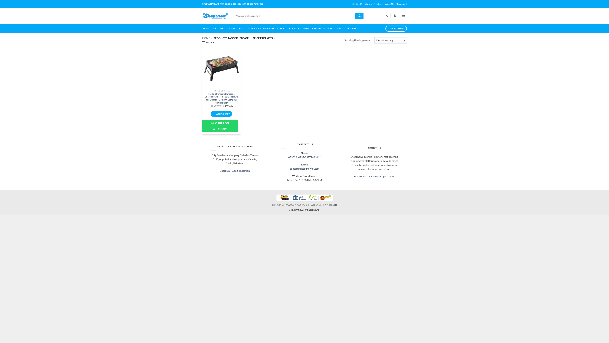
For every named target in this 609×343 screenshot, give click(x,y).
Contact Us (357, 4)
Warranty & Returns (374, 4)
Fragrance (269, 28)
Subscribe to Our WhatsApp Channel (374, 176)
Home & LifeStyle (313, 28)
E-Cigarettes (233, 28)
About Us (389, 4)
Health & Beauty (289, 28)
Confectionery (336, 28)
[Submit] (359, 16)
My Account (401, 4)
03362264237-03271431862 (304, 157)
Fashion (351, 28)
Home (206, 28)
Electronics (252, 28)
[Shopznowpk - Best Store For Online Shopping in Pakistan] (215, 16)
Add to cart (223, 114)
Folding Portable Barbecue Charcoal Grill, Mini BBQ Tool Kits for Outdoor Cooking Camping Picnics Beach (221, 98)
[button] (395, 15)
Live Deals (217, 28)
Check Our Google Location (235, 170)
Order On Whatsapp (221, 126)
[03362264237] (387, 16)
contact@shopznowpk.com (304, 168)
